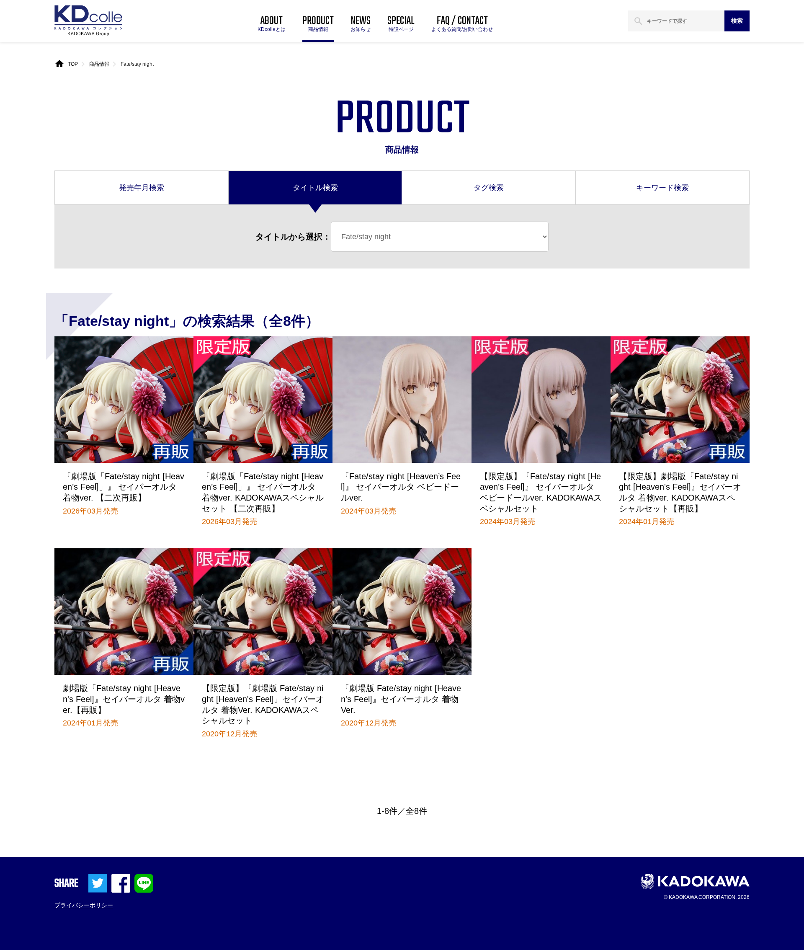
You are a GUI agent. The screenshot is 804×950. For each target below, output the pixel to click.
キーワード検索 (662, 187)
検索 (737, 20)
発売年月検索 (141, 187)
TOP (73, 64)
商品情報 (99, 64)
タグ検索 (489, 187)
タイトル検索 (315, 187)
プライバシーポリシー (83, 905)
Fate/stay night (137, 64)
